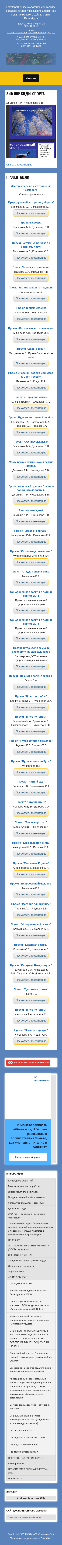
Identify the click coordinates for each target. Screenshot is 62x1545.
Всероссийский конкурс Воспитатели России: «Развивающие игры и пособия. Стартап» (31, 1356)
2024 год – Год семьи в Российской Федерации (26, 1215)
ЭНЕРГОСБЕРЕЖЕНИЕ (20, 1254)
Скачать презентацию (19, 164)
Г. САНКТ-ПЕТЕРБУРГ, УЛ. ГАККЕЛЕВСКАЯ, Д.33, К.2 (31, 32)
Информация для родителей (23, 1191)
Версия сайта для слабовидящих (31, 1062)
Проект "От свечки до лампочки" (31, 551)
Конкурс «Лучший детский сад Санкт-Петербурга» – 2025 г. (29, 1292)
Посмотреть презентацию (31, 213)
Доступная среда (17, 1208)
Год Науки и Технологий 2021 (25, 1444)
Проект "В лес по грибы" (31, 696)
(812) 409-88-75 (31, 25)
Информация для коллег (21, 1265)
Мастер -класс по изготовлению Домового (31, 188)
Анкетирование (16, 1463)
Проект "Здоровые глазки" (31, 989)
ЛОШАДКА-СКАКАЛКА (21, 1283)
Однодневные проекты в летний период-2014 (31, 593)
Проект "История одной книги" (31, 904)
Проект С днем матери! (31, 308)
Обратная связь (16, 1271)
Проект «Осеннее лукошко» (31, 441)
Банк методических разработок (24, 1186)
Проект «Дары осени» (31, 348)
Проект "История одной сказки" (31, 924)
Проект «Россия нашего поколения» (31, 328)
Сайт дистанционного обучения (24, 1517)
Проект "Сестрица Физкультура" (31, 965)
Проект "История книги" (31, 802)
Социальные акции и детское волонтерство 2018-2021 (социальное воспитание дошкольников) (29, 1419)
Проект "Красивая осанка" (31, 944)
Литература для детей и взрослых (26, 1202)
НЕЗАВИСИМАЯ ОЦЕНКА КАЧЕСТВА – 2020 (28, 1470)
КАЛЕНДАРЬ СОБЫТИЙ (20, 1180)
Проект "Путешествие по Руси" (31, 761)
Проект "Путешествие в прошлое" (31, 741)
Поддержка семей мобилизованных (26, 1197)
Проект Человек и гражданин (31, 267)
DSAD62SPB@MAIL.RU (34, 37)
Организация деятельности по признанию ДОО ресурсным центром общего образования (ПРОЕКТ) (29, 1305)
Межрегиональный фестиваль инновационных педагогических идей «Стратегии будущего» (29, 1319)
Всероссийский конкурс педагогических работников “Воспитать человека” (30, 1369)
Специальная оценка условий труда (27, 1260)
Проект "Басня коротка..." (31, 822)
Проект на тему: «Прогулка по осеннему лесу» (31, 244)
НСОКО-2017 (15, 1478)
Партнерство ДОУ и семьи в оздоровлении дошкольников (31, 649)
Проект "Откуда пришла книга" (31, 571)
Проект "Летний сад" (31, 781)
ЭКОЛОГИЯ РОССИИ (21, 1430)
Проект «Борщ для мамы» (31, 397)
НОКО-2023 (14, 1240)
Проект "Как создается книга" (31, 842)
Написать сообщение (28, 1157)
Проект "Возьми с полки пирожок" (31, 676)
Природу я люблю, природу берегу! (31, 202)
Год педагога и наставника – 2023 (27, 1437)
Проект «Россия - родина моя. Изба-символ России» (31, 374)
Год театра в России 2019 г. (24, 1451)
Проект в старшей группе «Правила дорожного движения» (31, 488)
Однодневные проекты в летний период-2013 (31, 621)
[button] (31, 78)
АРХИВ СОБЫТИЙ (17, 1277)
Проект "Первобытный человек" (31, 883)
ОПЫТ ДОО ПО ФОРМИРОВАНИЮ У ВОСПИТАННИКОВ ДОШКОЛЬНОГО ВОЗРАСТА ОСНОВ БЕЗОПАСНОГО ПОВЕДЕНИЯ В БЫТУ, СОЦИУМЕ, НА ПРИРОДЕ (29, 1338)
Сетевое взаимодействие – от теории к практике (30, 1406)
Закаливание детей (31, 510)
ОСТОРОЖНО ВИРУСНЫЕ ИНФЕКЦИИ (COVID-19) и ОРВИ (28, 1247)
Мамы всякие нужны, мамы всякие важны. (31, 464)
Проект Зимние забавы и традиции (31, 287)
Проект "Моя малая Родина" (31, 863)
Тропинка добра (31, 222)
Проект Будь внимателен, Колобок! (31, 417)
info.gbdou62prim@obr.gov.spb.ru (31, 39)
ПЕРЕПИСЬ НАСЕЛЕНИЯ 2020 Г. (25, 1457)
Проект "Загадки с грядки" (31, 530)
